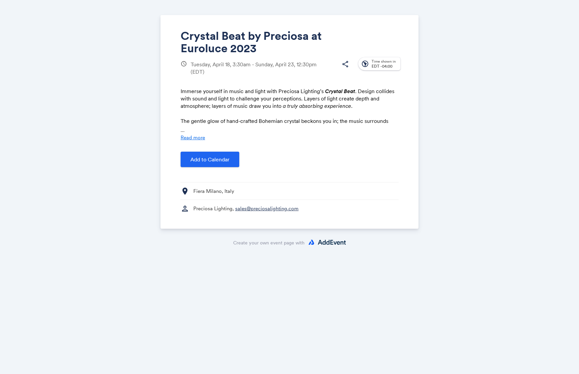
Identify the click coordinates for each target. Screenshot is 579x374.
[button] (345, 64)
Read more (193, 137)
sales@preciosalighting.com (267, 208)
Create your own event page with (269, 243)
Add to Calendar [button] (210, 159)
